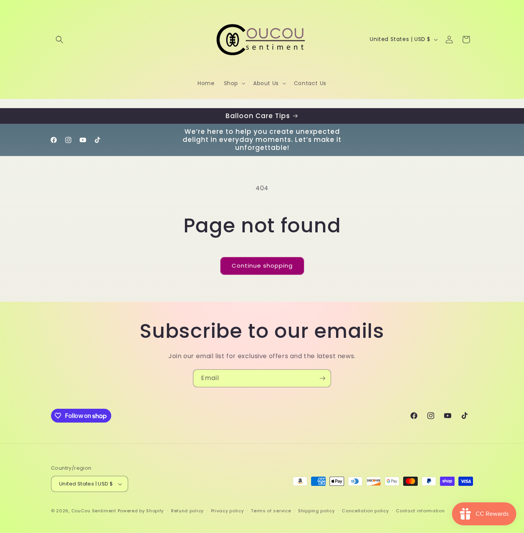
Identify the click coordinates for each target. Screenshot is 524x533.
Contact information (420, 511)
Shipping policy (316, 511)
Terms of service (271, 511)
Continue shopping (262, 266)
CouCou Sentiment (93, 511)
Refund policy (187, 511)
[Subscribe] (322, 378)
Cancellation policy (365, 511)
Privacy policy (227, 511)
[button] (59, 39)
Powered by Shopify (141, 511)
